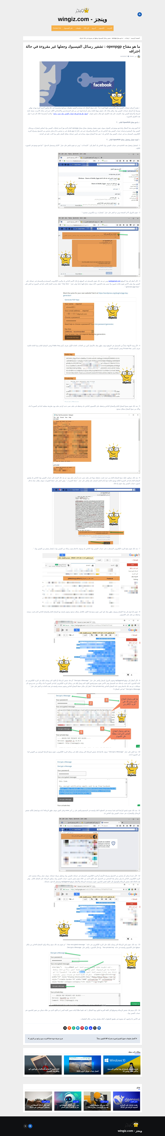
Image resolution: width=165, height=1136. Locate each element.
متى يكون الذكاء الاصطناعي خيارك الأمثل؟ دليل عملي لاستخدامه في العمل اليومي (69, 1107)
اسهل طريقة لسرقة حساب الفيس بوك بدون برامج (70, 114)
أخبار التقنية (134, 1101)
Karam (132, 56)
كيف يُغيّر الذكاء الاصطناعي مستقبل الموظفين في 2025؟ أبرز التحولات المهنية (39, 1107)
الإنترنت (109, 28)
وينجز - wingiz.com (82, 19)
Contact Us (57, 28)
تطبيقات (78, 28)
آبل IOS (86, 28)
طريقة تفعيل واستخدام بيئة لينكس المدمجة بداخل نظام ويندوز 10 (123, 1070)
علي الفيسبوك (68, 28)
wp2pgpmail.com (114, 281)
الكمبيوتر (101, 28)
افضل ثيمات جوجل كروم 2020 (88, 1071)
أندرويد (94, 28)
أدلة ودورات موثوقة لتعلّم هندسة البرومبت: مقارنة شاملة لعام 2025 (97, 1107)
